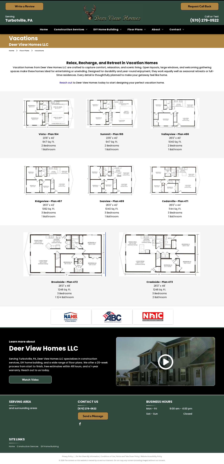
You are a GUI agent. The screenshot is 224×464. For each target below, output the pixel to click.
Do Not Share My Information (87, 456)
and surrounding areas (23, 408)
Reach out (66, 82)
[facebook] (80, 424)
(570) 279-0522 (204, 20)
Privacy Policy (67, 456)
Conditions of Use (108, 456)
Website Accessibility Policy (151, 456)
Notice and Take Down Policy (127, 456)
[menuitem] (44, 29)
